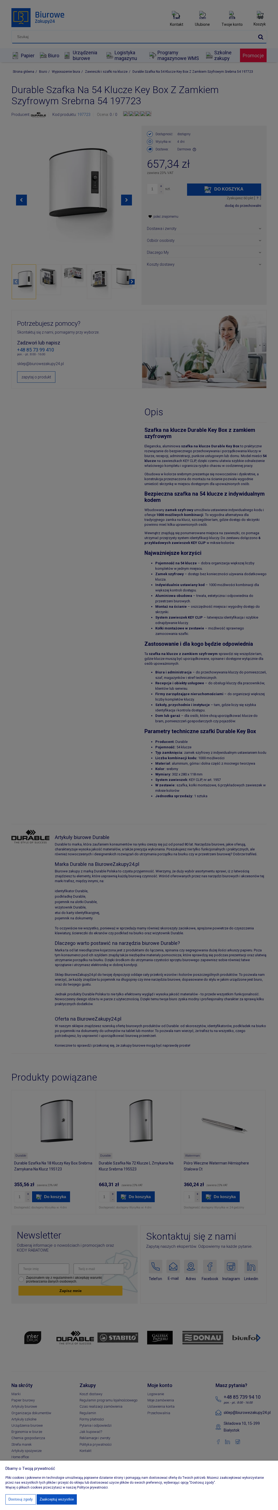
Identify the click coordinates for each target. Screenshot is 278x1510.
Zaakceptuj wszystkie (57, 1499)
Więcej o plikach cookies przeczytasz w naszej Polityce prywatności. (57, 1487)
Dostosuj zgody (20, 1499)
